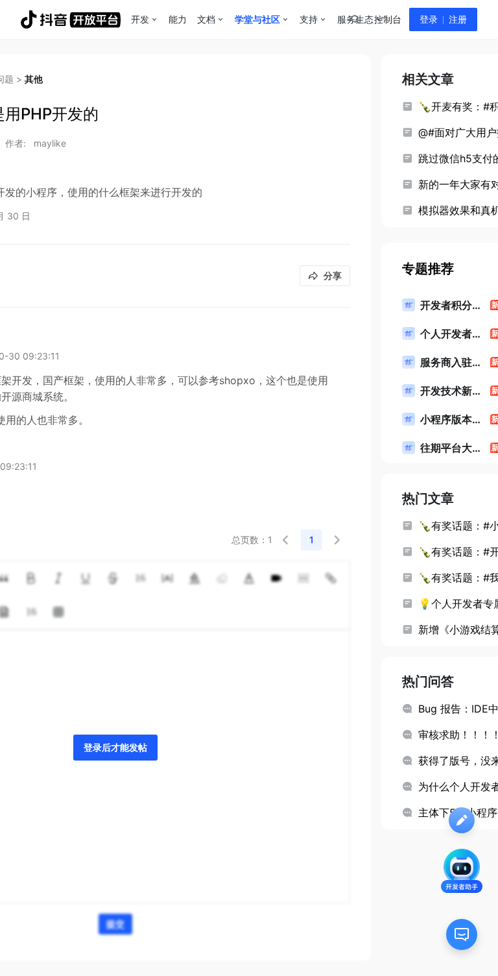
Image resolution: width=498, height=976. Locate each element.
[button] (285, 540)
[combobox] (354, 19)
